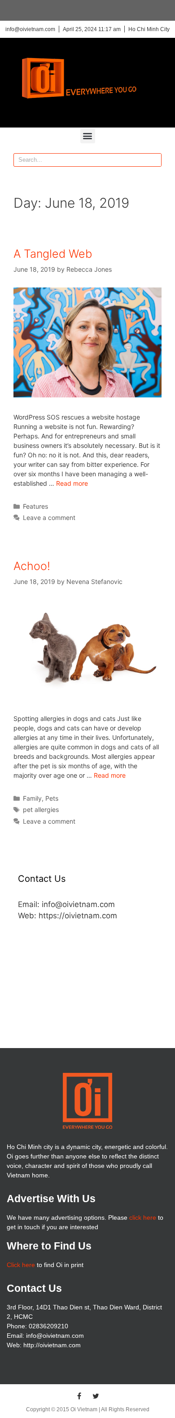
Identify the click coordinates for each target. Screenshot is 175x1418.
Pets (51, 798)
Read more (72, 483)
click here (142, 1217)
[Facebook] (79, 1396)
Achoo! (31, 566)
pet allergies (41, 809)
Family (32, 798)
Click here (21, 1264)
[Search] (154, 160)
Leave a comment (49, 517)
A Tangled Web (52, 253)
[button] (87, 135)
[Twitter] (96, 1396)
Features (35, 506)
